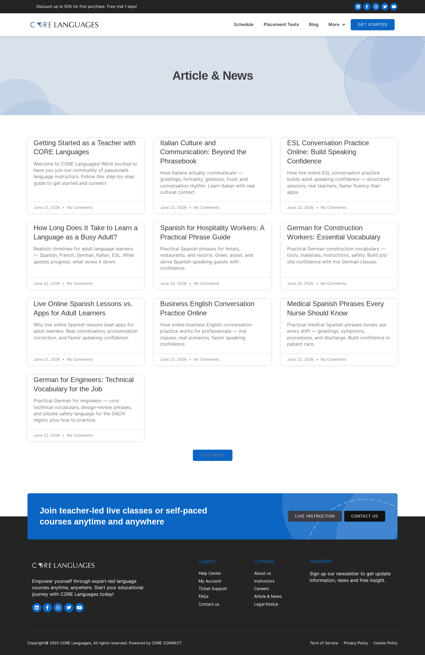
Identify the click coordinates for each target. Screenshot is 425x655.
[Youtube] (394, 6)
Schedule (244, 24)
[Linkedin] (358, 6)
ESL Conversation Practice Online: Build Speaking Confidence (328, 152)
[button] (212, 455)
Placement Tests (281, 24)
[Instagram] (376, 6)
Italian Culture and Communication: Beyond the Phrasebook (203, 152)
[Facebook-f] (367, 6)
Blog (313, 24)
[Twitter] (385, 6)
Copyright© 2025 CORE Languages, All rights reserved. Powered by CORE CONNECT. (105, 643)
